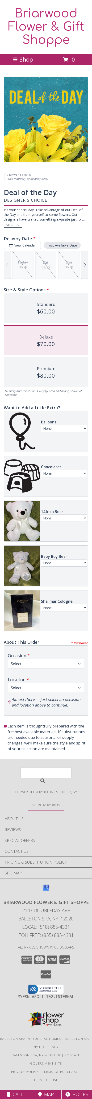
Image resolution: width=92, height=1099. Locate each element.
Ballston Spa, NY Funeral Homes (30, 1038)
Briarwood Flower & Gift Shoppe (46, 27)
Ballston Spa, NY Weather (36, 1055)
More (10, 225)
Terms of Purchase (60, 1072)
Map (48, 1094)
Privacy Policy (24, 1072)
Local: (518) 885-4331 (46, 927)
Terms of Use (46, 1080)
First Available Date (62, 245)
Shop (26, 59)
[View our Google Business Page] (46, 890)
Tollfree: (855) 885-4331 (46, 935)
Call (16, 1094)
